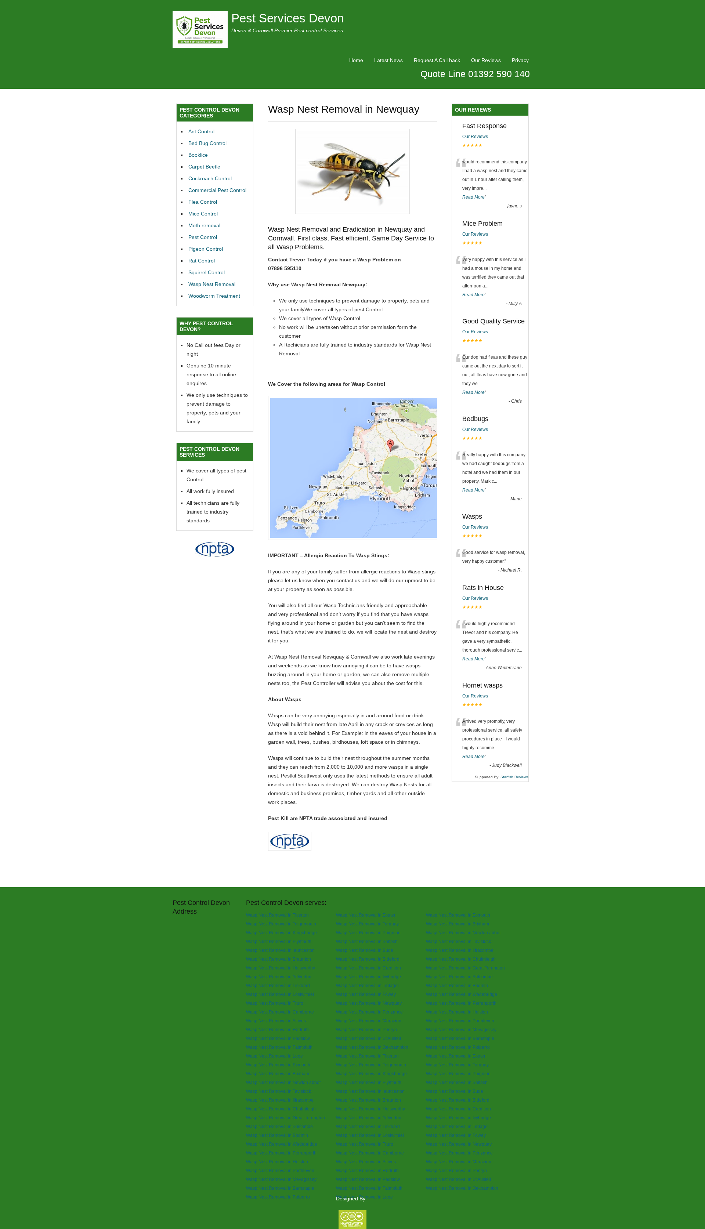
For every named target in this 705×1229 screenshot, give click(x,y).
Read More (473, 197)
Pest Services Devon (287, 18)
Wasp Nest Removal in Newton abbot (463, 932)
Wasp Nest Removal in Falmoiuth (279, 1047)
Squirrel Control (206, 272)
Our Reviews (486, 60)
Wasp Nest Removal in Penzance (369, 1011)
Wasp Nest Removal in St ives (276, 1020)
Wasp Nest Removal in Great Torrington (465, 967)
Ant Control (201, 131)
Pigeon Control (205, 249)
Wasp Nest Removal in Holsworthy (280, 967)
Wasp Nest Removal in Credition (368, 967)
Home (356, 60)
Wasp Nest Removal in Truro (274, 1003)
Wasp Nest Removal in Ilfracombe (460, 950)
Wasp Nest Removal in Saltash (367, 941)
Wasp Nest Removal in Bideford (368, 959)
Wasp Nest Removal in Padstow (278, 1038)
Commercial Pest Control (217, 190)
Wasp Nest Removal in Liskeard (278, 985)
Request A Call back (437, 60)
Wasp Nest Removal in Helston (457, 1011)
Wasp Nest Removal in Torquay (367, 923)
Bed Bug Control (207, 143)
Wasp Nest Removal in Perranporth (461, 1003)
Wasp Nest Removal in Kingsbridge (281, 932)
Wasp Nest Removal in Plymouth (278, 941)
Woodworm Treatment (214, 296)
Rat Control (201, 261)
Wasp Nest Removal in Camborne (280, 1011)
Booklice (198, 155)
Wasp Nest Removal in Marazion (368, 1020)
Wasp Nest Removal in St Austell (368, 1038)
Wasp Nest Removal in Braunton (278, 959)
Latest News (388, 60)
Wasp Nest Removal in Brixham (457, 923)
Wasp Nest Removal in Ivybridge (368, 976)
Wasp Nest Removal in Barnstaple (460, 1038)
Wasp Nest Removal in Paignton (368, 932)
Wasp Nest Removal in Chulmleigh (461, 959)
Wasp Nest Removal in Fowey (366, 994)
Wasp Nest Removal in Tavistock (458, 941)
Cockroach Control (210, 178)
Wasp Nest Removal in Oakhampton (372, 1047)
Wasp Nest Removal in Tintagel (367, 985)
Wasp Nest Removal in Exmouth (458, 915)
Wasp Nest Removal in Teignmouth (281, 923)
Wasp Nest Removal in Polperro (458, 1047)
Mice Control (203, 214)
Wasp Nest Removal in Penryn (366, 1029)
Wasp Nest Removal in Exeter (365, 915)
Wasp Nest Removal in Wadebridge (461, 994)
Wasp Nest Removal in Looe (274, 1056)
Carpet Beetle (204, 167)
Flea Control (202, 202)
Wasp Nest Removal (211, 284)
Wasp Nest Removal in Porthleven (460, 1020)
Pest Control (202, 237)
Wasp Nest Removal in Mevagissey (461, 1029)
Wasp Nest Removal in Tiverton (277, 915)
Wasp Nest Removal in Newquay (369, 1003)
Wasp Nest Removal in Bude (364, 950)
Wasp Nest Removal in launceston (280, 950)
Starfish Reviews (514, 777)
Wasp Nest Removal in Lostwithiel (280, 994)
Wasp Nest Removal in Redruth (277, 1029)
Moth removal (204, 225)
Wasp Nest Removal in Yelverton (278, 976)
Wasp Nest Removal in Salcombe (459, 976)
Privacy (520, 60)
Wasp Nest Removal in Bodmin (457, 985)
